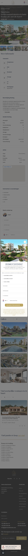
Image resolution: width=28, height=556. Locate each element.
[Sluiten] (25, 242)
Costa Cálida (7, 281)
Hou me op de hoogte (13, 305)
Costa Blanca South (8, 278)
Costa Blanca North (8, 275)
